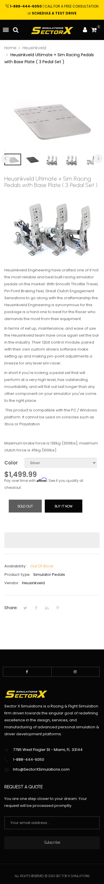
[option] (13, 159)
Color (11, 462)
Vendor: (11, 583)
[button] (52, 540)
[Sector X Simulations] (52, 30)
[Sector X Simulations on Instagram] (75, 671)
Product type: (17, 574)
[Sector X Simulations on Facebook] (27, 671)
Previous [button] (5, 158)
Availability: (15, 566)
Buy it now (64, 506)
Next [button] (98, 158)
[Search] (15, 30)
